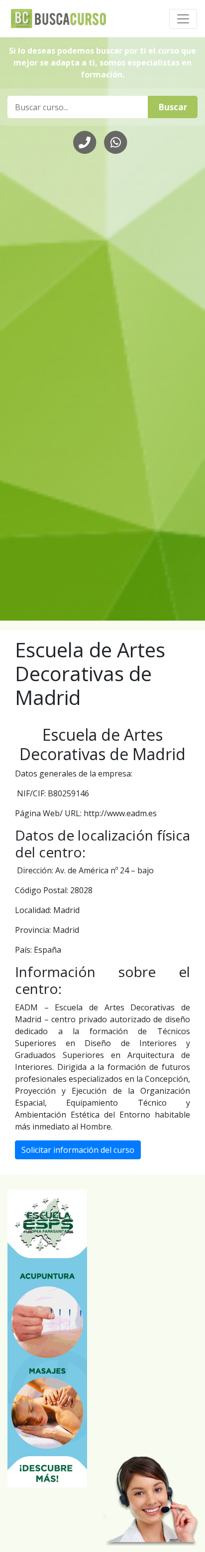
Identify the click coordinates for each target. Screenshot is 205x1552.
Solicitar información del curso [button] (77, 1149)
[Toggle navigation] (183, 19)
